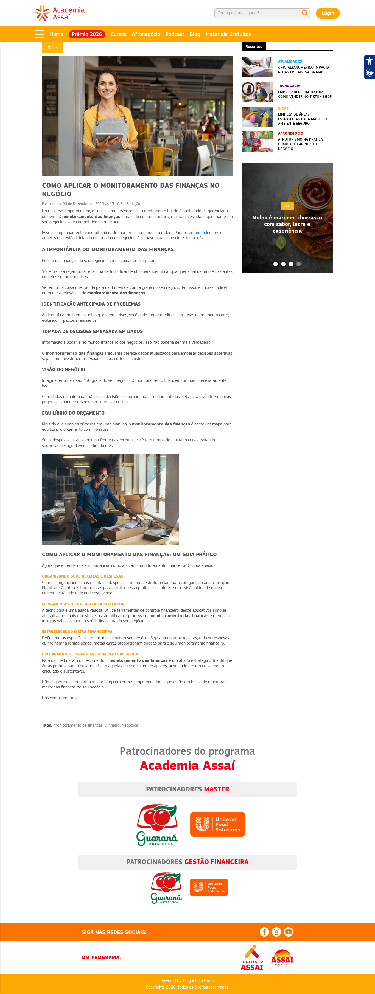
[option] (287, 218)
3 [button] (291, 264)
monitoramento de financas (78, 725)
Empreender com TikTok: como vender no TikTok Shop (305, 94)
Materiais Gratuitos (228, 34)
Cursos (118, 34)
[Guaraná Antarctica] (157, 823)
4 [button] (298, 264)
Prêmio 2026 (87, 34)
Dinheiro (112, 725)
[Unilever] (217, 823)
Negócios (130, 725)
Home (56, 34)
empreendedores (204, 232)
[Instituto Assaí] (252, 957)
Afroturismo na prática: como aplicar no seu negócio (301, 144)
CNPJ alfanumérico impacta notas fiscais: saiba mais (303, 69)
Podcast (175, 34)
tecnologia (55, 610)
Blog (195, 34)
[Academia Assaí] (60, 12)
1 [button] (275, 264)
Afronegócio (146, 34)
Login (327, 13)
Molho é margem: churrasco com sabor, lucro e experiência (287, 224)
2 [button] (283, 264)
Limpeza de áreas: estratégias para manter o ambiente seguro (303, 119)
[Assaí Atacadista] (282, 957)
